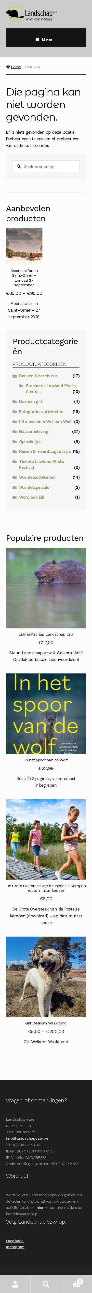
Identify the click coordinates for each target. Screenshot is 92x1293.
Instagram (15, 1247)
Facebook (15, 1240)
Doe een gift (31, 401)
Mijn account (15, 1284)
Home (16, 67)
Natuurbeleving (33, 431)
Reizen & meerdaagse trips (45, 451)
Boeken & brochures (38, 375)
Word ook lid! (31, 497)
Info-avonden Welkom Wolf (45, 421)
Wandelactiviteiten (37, 477)
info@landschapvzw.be (27, 1138)
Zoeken (46, 1284)
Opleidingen (30, 441)
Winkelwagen (71, 1279)
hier (40, 1207)
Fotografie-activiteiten (41, 411)
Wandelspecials (34, 487)
